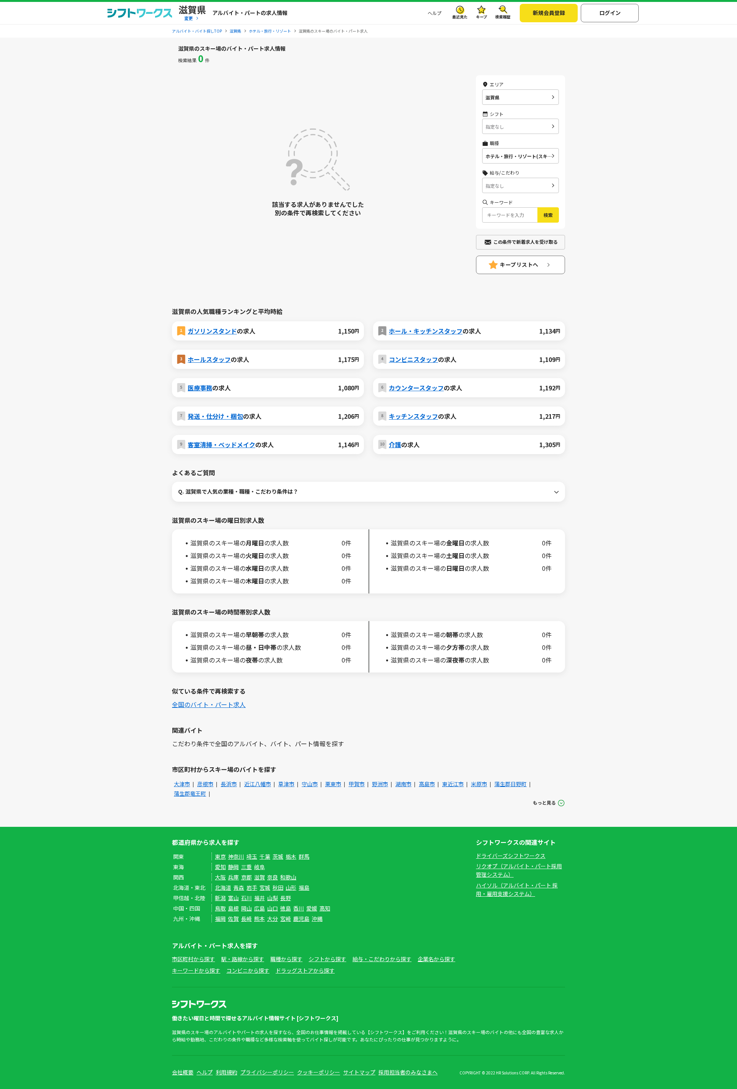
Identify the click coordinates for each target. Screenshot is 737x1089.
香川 (298, 908)
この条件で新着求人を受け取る (525, 241)
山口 (272, 908)
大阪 (220, 877)
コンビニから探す (247, 970)
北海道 (223, 887)
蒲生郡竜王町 (190, 793)
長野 (285, 898)
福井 (259, 898)
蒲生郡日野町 (510, 784)
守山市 (310, 784)
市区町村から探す (193, 959)
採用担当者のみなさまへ (408, 1072)
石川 (246, 898)
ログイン (610, 13)
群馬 (304, 856)
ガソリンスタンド (212, 330)
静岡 (233, 867)
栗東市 (333, 784)
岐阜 (259, 867)
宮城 (264, 887)
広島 (259, 908)
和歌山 (288, 877)
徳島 (285, 908)
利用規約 (226, 1072)
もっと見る (544, 802)
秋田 (278, 887)
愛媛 (311, 908)
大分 (272, 918)
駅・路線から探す (242, 959)
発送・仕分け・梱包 (215, 416)
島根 (233, 908)
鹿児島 (301, 918)
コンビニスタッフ (413, 359)
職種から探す (286, 959)
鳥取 (220, 908)
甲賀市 (357, 784)
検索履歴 (503, 17)
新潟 (220, 898)
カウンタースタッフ (416, 387)
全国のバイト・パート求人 (209, 704)
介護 (395, 444)
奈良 (272, 877)
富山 (233, 898)
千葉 (264, 856)
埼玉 (251, 856)
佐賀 (233, 918)
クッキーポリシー (318, 1072)
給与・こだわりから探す (381, 959)
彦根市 (205, 784)
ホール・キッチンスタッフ (426, 330)
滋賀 (259, 877)
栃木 (291, 856)
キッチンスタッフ (413, 416)
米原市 (479, 784)
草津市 (286, 784)
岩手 (251, 887)
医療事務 (200, 387)
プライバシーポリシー (267, 1072)
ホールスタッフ (209, 359)
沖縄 (317, 918)
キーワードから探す (196, 970)
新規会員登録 (549, 13)
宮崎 (285, 918)
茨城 (278, 856)
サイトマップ (359, 1072)
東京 (220, 856)
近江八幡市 (257, 784)
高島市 (427, 784)
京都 (246, 877)
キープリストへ (519, 264)
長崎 (246, 918)
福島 (304, 887)
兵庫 (233, 877)
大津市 (182, 784)
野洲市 (380, 784)
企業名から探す (436, 959)
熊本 (259, 918)
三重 (246, 867)
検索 (548, 215)
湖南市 (403, 784)
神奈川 (236, 856)
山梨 (272, 898)
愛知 (220, 867)
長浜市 (229, 784)
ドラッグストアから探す (305, 970)
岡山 (246, 908)
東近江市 (453, 784)
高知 (324, 908)
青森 (238, 887)
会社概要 (182, 1072)
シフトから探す (327, 959)
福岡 (220, 918)
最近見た (460, 17)
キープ (481, 17)
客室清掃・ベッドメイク (221, 444)
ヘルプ (434, 13)
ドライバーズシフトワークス (510, 855)
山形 (291, 887)
